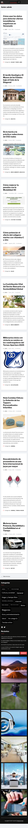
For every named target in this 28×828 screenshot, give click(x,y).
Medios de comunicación (15, 604)
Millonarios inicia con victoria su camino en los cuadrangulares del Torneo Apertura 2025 (13, 341)
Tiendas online (20, 510)
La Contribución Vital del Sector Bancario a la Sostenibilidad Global (14, 286)
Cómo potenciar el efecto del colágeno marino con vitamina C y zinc (13, 236)
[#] (2, 627)
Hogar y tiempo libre (16, 62)
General (13, 446)
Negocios (22, 172)
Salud (12, 271)
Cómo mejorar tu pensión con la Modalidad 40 (11, 187)
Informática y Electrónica (7, 601)
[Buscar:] (10, 653)
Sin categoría (14, 384)
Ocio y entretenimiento (10, 614)
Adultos (13, 118)
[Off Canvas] (2, 2)
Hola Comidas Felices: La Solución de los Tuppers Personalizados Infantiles (13, 403)
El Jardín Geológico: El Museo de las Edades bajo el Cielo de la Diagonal (13, 79)
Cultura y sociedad (16, 219)
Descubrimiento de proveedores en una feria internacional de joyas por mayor (13, 462)
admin (6, 29)
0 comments (17, 29)
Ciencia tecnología (15, 589)
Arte (8, 588)
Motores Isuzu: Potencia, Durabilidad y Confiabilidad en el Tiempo (14, 527)
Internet (18, 601)
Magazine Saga (20, 820)
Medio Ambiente (15, 172)
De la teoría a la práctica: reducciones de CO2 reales (13, 134)
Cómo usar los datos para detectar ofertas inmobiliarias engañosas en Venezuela (13, 21)
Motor (13, 568)
